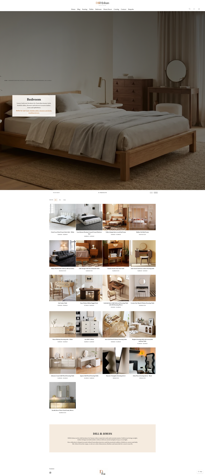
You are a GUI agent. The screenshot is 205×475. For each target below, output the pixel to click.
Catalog (116, 9)
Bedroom (98, 9)
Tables (91, 9)
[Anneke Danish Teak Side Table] (116, 253)
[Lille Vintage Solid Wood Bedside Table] (89, 253)
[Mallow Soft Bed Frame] (142, 217)
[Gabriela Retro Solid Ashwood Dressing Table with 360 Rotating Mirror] (116, 288)
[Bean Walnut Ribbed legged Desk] (89, 288)
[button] (190, 9)
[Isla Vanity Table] (62, 288)
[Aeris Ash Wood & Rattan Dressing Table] (116, 324)
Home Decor (107, 9)
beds (27, 110)
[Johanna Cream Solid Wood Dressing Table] (62, 360)
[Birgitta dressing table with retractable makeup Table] (142, 324)
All (65, 199)
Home (73, 9)
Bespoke (131, 9)
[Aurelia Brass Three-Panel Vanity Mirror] (62, 395)
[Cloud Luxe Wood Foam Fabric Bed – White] (62, 217)
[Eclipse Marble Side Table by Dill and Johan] (62, 253)
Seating (84, 9)
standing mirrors (33, 113)
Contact (123, 9)
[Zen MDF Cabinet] (89, 324)
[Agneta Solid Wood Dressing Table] (89, 360)
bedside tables (34, 110)
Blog (78, 9)
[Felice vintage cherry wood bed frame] (116, 217)
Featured (56, 192)
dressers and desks (45, 110)
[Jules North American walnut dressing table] (142, 253)
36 (55, 199)
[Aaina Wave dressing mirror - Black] (142, 360)
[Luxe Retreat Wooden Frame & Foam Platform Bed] (89, 217)
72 (60, 199)
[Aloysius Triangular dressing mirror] (116, 360)
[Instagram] (50, 472)
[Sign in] (194, 8)
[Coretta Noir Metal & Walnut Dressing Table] (142, 288)
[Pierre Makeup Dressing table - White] (62, 324)
